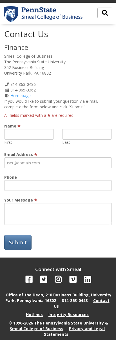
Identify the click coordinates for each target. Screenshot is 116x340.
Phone (10, 177)
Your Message (19, 200)
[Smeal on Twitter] (43, 280)
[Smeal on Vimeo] (73, 280)
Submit (18, 242)
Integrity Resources (68, 314)
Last (66, 142)
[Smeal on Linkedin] (87, 280)
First (8, 142)
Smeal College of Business (36, 328)
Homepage (20, 95)
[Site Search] (104, 13)
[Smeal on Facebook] (29, 280)
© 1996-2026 (21, 323)
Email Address (19, 154)
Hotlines (34, 314)
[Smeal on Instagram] (58, 280)
